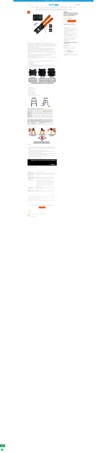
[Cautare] (38, 5)
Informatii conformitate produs (32, 167)
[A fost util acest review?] (34, 216)
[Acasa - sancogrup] (53, 5)
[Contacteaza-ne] (75, 4)
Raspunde (29, 215)
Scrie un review (42, 207)
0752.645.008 (47, 0)
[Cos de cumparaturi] (76, 4)
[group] (43, 25)
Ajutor (61, 0)
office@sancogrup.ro (55, 0)
